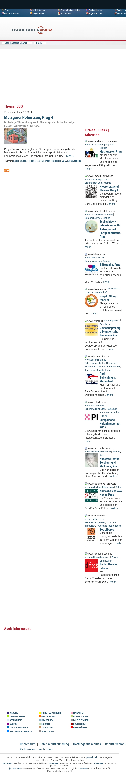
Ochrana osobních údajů (36, 749)
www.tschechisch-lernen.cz (99, 214)
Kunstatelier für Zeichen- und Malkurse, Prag (109, 462)
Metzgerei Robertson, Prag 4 (28, 117)
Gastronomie (104, 182)
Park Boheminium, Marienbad (108, 377)
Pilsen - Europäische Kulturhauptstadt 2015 (110, 421)
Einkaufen (78, 713)
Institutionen (106, 412)
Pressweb (83, 768)
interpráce (7, 763)
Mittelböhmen (38, 10)
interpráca (53, 763)
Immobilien (47, 720)
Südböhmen (66, 13)
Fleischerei (32, 161)
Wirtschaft (47, 731)
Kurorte (100, 370)
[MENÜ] (122, 4)
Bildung (103, 148)
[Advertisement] (97, 43)
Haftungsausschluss (87, 744)
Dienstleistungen (51, 713)
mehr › (70, 156)
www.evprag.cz (112, 320)
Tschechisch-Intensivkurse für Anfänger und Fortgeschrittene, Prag (110, 229)
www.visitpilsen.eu (94, 405)
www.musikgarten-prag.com (99, 144)
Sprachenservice (93, 218)
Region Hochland (96, 13)
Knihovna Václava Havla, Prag (111, 493)
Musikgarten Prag (111, 151)
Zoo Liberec (107, 529)
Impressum (27, 744)
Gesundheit (15, 720)
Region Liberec (95, 10)
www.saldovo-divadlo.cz (97, 557)
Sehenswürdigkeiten (95, 363)
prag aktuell (91, 757)
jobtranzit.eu (15, 768)
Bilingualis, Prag (110, 265)
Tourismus (90, 370)
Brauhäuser (91, 182)
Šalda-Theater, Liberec (109, 566)
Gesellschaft (101, 292)
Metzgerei (56, 161)
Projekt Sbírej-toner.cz (109, 298)
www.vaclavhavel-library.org (99, 487)
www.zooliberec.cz (94, 519)
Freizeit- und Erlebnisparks (107, 366)
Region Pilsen (38, 13)
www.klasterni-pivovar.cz (97, 179)
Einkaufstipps (74, 161)
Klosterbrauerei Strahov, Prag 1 (109, 188)
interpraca (98, 763)
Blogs (39, 43)
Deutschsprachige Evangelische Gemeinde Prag (110, 331)
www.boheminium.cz (95, 359)
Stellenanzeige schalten (16, 43)
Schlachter (44, 161)
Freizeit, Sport (17, 716)
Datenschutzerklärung (54, 744)
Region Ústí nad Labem (71, 10)
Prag (7, 10)
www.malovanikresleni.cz (98, 451)
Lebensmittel (19, 161)
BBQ (64, 161)
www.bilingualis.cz (94, 257)
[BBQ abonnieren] (5, 170)
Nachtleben (79, 724)
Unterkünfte (80, 727)
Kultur (108, 370)
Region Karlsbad (11, 13)
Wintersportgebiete (20, 731)
